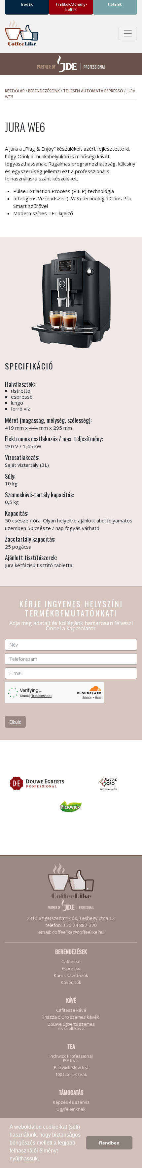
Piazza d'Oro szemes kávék (71, 1017)
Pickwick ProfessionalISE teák (71, 1058)
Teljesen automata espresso (93, 91)
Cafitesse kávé (71, 1010)
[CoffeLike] (21, 34)
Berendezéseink (44, 91)
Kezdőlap (15, 91)
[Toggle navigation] (128, 33)
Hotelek (115, 4)
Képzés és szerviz (71, 1102)
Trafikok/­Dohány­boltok (71, 7)
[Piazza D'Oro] (108, 782)
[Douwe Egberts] (37, 782)
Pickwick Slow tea (71, 1067)
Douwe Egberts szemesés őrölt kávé (71, 1026)
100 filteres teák (71, 1074)
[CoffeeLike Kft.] (71, 887)
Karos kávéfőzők (71, 975)
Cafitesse (71, 961)
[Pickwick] (71, 806)
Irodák (27, 4)
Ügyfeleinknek (71, 1109)
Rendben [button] (109, 1142)
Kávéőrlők (71, 982)
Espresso (71, 968)
